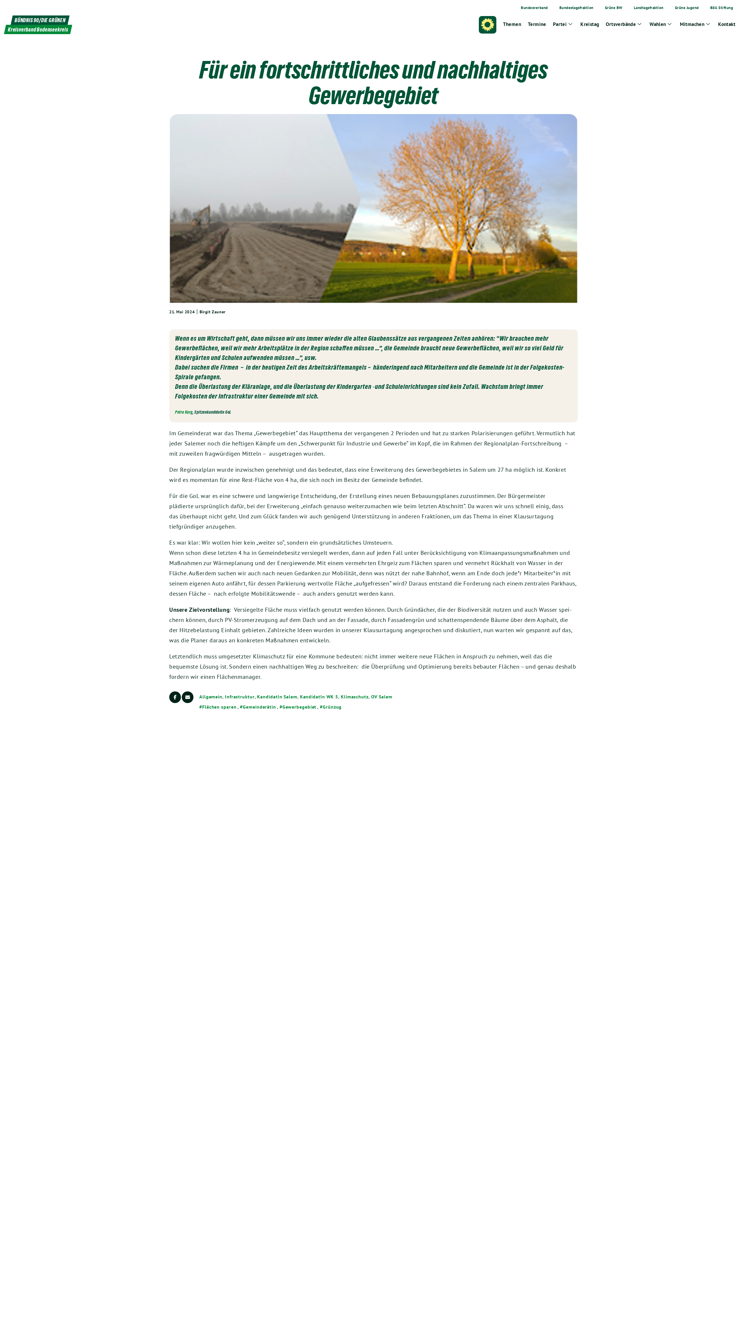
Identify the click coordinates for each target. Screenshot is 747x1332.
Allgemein (210, 697)
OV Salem (381, 697)
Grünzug (332, 707)
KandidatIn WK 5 (319, 697)
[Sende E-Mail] (187, 697)
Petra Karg (184, 412)
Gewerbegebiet (299, 707)
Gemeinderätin (259, 707)
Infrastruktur (240, 697)
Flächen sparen (219, 707)
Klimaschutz (355, 697)
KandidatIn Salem (277, 697)
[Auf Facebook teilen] (175, 697)
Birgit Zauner (213, 311)
